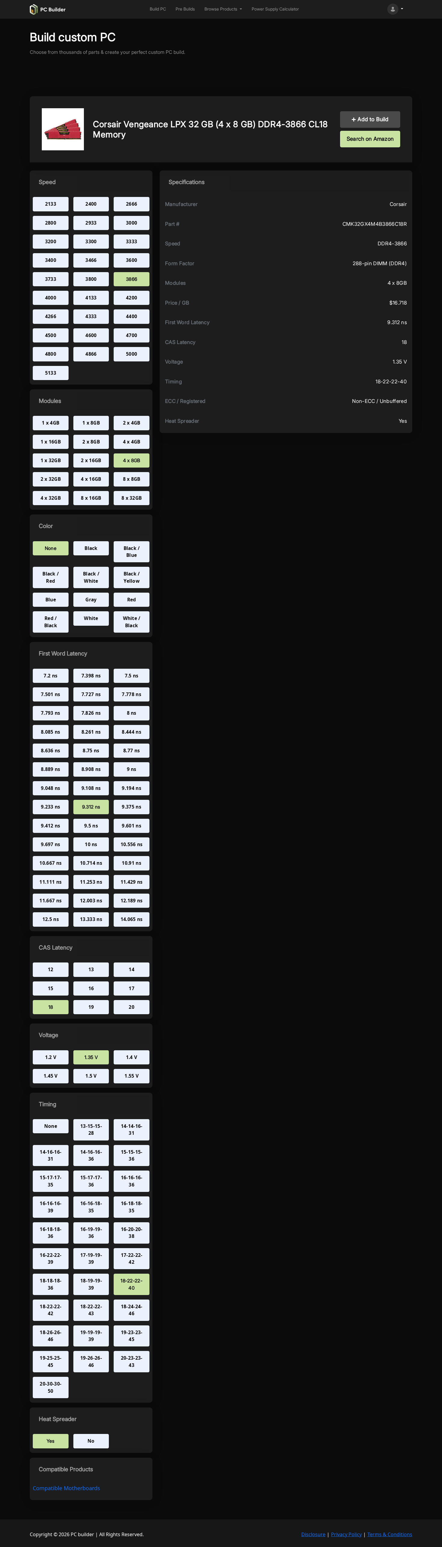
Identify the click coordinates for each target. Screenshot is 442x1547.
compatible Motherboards (66, 1488)
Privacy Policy (346, 1534)
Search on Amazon (370, 139)
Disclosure (313, 1534)
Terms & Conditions (389, 1534)
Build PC (158, 8)
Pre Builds (185, 8)
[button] (223, 9)
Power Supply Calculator (275, 8)
